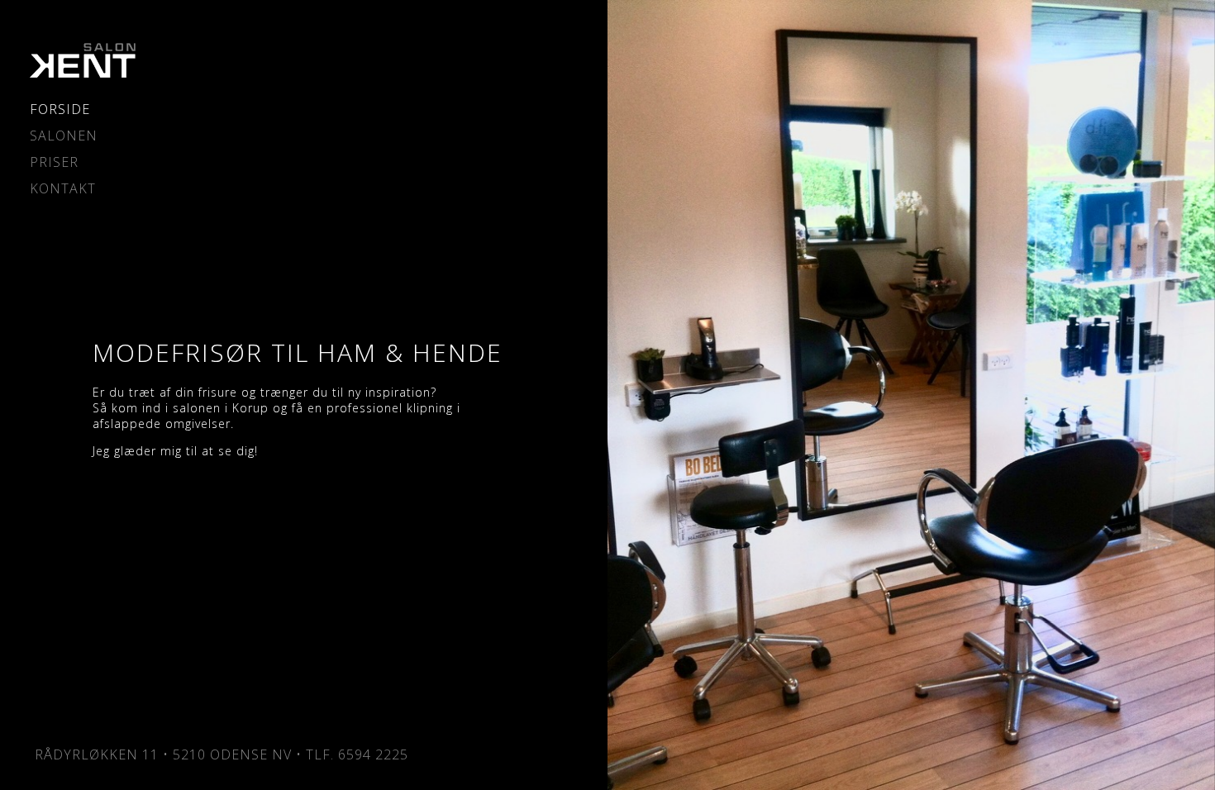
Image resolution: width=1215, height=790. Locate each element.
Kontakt (63, 188)
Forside (60, 109)
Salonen (64, 135)
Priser (54, 162)
